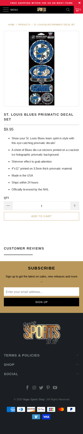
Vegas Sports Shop (33, 399)
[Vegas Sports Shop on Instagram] (34, 388)
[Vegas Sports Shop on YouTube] (55, 388)
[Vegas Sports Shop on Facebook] (27, 388)
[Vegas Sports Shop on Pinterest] (48, 388)
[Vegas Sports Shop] (41, 10)
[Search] (69, 9)
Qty (6, 197)
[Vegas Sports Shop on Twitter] (41, 388)
